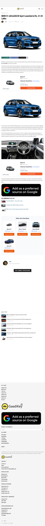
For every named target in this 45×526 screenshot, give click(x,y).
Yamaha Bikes (4, 441)
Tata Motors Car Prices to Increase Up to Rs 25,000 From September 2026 (19, 319)
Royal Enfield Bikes (5, 443)
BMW (16, 21)
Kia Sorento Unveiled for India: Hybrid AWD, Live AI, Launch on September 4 (19, 323)
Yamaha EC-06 (4, 499)
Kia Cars (3, 399)
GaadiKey (5, 523)
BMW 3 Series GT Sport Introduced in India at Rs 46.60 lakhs (17, 209)
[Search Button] (39, 9)
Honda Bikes (3, 436)
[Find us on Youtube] (4, 521)
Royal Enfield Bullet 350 (6, 513)
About (2, 465)
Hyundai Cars (4, 387)
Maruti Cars (3, 389)
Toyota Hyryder (4, 479)
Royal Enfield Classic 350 (6, 508)
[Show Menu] (2, 9)
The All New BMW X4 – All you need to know (14, 201)
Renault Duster (4, 481)
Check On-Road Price (9, 234)
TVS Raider (3, 515)
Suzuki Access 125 (5, 491)
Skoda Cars (3, 398)
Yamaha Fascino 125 (5, 493)
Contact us (3, 463)
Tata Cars (3, 391)
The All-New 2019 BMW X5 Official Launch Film (14, 205)
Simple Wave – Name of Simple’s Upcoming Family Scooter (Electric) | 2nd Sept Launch (21, 332)
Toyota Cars (3, 392)
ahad (6, 21)
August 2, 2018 (11, 21)
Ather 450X (3, 500)
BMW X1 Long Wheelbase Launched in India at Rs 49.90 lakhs (17, 314)
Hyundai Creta (4, 474)
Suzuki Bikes (4, 439)
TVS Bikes (3, 438)
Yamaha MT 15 (4, 511)
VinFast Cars (4, 394)
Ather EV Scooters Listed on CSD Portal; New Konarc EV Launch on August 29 (19, 337)
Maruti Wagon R (4, 476)
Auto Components (5, 467)
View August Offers (31, 173)
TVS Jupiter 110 (4, 488)
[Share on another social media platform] (27, 58)
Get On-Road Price (36, 166)
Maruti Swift (3, 477)
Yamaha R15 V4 (4, 510)
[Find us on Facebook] (1, 521)
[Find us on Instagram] (6, 521)
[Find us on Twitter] (3, 521)
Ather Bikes (3, 434)
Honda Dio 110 (4, 489)
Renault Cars (4, 396)
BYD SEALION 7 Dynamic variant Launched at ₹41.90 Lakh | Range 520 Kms (19, 328)
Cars (18, 21)
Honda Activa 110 (4, 486)
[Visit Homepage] (20, 9)
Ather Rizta (3, 502)
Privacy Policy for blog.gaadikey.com (8, 468)
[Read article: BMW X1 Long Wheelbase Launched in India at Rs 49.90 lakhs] (3, 316)
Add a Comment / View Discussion (22, 270)
